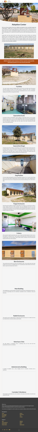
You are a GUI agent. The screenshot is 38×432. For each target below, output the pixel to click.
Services (3, 416)
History (21, 413)
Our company (4, 414)
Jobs (20, 415)
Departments (22, 424)
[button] (19, 430)
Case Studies (4, 415)
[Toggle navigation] (3, 1)
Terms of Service (5, 422)
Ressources (22, 414)
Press (21, 423)
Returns (21, 422)
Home (3, 413)
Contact (21, 416)
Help (3, 421)
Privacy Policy (4, 424)
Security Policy (4, 423)
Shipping (21, 421)
